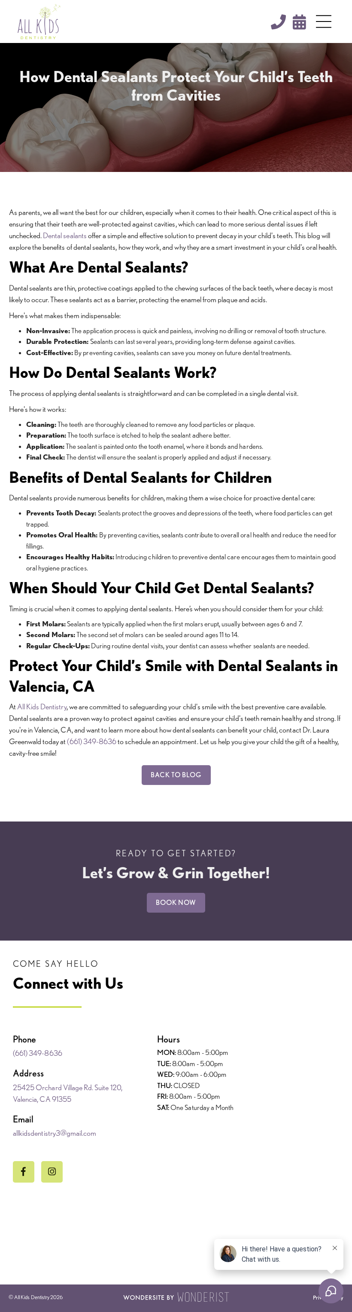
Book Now (176, 902)
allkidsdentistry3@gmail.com (54, 1132)
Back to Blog (176, 775)
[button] (323, 21)
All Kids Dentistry (42, 706)
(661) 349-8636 (91, 741)
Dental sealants (65, 235)
